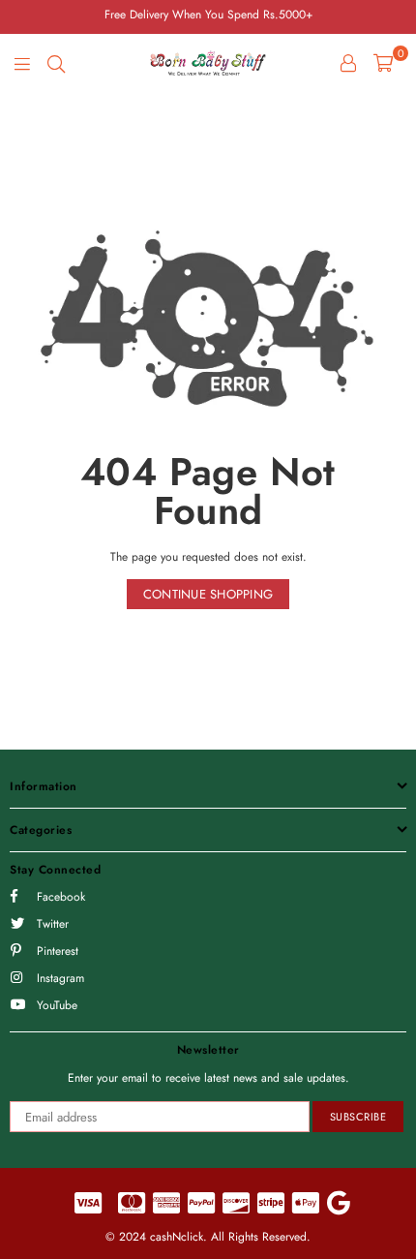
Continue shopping (208, 594)
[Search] (56, 62)
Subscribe (358, 1116)
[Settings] (348, 62)
